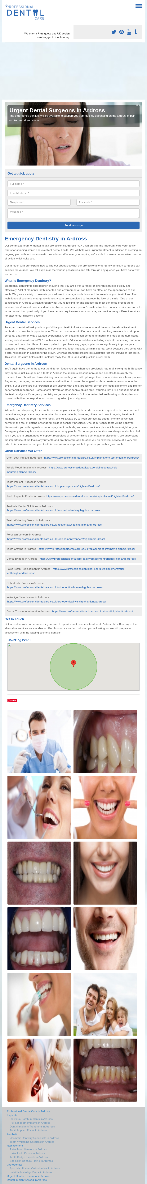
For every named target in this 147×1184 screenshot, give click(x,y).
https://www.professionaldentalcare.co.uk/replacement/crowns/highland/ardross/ (86, 548)
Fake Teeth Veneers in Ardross (28, 1149)
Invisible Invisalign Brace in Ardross (31, 1172)
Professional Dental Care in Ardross (28, 1111)
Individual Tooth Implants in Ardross (31, 1118)
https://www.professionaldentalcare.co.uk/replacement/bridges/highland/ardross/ (88, 558)
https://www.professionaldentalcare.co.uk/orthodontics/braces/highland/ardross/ (55, 587)
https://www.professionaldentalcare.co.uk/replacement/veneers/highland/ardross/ (56, 538)
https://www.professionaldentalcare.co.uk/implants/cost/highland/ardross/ (90, 496)
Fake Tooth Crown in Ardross (27, 1153)
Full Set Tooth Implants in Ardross (30, 1122)
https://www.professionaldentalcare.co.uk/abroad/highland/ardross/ (92, 611)
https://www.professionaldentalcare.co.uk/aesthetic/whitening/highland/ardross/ (54, 524)
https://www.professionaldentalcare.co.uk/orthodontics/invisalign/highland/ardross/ (56, 601)
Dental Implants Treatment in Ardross (32, 1126)
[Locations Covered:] (6, 5)
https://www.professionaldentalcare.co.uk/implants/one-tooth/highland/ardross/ (91, 457)
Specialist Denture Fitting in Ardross (31, 1160)
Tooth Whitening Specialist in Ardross (32, 1141)
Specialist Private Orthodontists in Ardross (35, 1168)
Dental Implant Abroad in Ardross (27, 1179)
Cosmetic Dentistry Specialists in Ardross (34, 1137)
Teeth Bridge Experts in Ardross (29, 1156)
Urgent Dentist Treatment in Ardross (28, 1176)
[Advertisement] (73, 71)
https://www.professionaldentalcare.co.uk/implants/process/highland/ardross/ (53, 486)
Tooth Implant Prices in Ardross (28, 1130)
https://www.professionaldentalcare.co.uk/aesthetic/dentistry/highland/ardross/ (54, 510)
